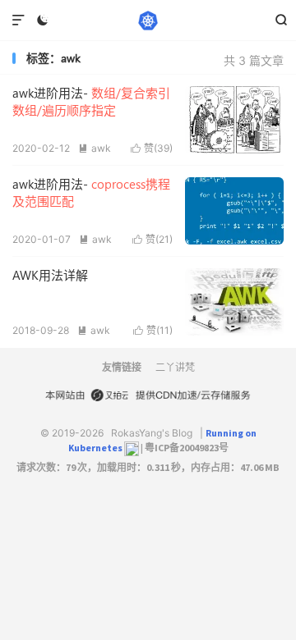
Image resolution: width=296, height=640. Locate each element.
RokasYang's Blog (148, 20)
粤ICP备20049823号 (187, 448)
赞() (152, 148)
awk (94, 148)
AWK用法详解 (50, 275)
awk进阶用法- (91, 101)
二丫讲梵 (175, 367)
